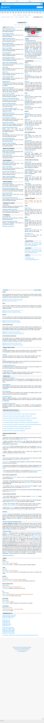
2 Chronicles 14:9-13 (17, 459)
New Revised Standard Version (10, 197)
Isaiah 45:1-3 (6, 446)
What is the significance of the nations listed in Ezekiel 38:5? (17, 428)
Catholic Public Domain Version (10, 188)
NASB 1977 (5, 72)
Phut (29, 245)
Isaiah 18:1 (27, 95)
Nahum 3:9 (27, 113)
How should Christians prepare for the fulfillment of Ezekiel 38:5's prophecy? (21, 422)
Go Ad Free (2, 720)
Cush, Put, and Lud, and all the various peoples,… (11, 321)
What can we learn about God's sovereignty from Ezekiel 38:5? (18, 420)
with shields (39, 51)
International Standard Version (9, 127)
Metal (40, 244)
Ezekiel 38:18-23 (25, 487)
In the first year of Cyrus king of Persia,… (9, 301)
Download (39, 58)
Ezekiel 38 (21, 362)
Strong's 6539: (5, 564)
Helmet (29, 244)
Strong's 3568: (5, 572)
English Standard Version (8, 38)
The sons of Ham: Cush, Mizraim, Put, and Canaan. (11, 312)
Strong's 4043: (5, 603)
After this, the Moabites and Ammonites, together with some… (13, 333)
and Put (38, 50)
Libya (37, 244)
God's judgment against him (32, 259)
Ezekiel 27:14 (36, 542)
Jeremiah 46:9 (23, 477)
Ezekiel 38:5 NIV (6, 620)
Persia (26, 245)
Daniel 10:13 (28, 64)
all (34, 51)
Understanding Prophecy (8, 377)
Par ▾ (11, 27)
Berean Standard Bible (7, 43)
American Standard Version (9, 103)
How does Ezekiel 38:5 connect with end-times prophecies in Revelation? (20, 418)
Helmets (34, 244)
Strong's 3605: (5, 595)
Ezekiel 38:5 (5, 514)
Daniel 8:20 (27, 75)
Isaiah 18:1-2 (25, 459)
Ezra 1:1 (27, 81)
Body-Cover (27, 242)
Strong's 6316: (5, 580)
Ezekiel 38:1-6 (23, 439)
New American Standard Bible (9, 62)
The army (28, 256)
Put (4, 360)
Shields (35, 245)
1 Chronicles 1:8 (29, 127)
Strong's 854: (5, 588)
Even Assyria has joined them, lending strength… (11, 331)
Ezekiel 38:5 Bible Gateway (8, 616)
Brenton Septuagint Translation (10, 221)
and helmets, (28, 52)
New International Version (8, 28)
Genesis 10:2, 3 (26, 537)
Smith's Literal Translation (8, 176)
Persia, (30, 50)
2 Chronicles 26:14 (29, 169)
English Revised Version (8, 113)
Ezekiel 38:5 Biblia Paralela (8, 629)
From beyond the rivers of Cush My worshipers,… (11, 311)
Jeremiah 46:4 (28, 175)
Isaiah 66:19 (28, 183)
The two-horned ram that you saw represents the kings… (12, 300)
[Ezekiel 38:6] (42, 323)
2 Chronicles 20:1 (29, 152)
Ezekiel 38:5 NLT (6, 621)
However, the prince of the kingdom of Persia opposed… (12, 299)
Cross (19, 24)
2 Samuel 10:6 (28, 140)
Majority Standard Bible (8, 150)
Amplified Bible (6, 81)
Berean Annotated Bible (8, 87)
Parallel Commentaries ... (8, 555)
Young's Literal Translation (9, 171)
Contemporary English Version (9, 108)
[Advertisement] (22, 281)
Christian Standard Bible (8, 93)
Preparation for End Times (8, 403)
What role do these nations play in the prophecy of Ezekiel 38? (18, 416)
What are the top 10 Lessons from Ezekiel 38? (14, 430)
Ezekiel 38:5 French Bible (8, 631)
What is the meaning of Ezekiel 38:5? (12, 411)
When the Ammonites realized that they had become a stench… (13, 332)
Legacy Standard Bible (8, 76)
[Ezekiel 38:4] (1, 323)
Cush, (34, 50)
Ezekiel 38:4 (34, 496)
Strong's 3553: (5, 610)
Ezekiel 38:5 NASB (6, 624)
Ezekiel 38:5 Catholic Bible (8, 633)
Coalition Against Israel (9, 365)
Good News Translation (8, 122)
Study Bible (5, 290)
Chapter (39, 290)
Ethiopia (36, 242)
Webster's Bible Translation (9, 143)
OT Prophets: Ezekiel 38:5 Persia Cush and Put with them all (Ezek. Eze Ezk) (20, 635)
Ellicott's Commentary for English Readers (12, 521)
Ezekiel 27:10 (28, 162)
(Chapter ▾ (8, 27)
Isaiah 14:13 (27, 542)
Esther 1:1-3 (12, 442)
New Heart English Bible (8, 138)
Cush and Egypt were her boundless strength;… (11, 320)
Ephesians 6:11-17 (10, 507)
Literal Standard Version (8, 162)
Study (22, 24)
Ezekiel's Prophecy (8, 370)
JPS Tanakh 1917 (6, 216)
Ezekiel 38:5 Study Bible (8, 627)
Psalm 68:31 (33, 470)
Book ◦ (35, 290)
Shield (31, 245)
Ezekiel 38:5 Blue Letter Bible (9, 615)
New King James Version (8, 57)
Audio (15, 24)
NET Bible (4, 133)
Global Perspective (7, 396)
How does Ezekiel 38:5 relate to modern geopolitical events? (17, 426)
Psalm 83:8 (27, 134)
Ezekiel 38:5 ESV (6, 622)
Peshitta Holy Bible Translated (9, 209)
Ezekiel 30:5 (28, 119)
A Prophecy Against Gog (30, 40)
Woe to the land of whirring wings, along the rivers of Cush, (12, 310)
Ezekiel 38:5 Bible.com (7, 617)
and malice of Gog (30, 258)
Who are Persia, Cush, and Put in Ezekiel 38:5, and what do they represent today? (22, 424)
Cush (32, 242)
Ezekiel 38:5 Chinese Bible (8, 630)
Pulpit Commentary (7, 531)
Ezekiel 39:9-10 (13, 501)
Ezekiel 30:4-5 (6, 461)
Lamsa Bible (5, 204)
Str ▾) (13, 27)
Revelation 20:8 (29, 482)
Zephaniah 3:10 (28, 100)
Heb (29, 24)
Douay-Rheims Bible (7, 183)
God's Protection (6, 391)
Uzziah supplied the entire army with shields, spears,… (12, 344)
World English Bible (7, 155)
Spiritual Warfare (6, 384)
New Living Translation (8, 33)
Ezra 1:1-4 (18, 442)
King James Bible (6, 52)
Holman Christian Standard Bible (10, 98)
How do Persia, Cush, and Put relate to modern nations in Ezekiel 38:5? (20, 414)
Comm (25, 24)
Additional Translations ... (8, 226)
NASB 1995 (5, 67)
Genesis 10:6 (28, 106)
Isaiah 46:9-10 (11, 491)
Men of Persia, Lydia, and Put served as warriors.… (12, 343)
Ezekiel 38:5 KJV (6, 625)
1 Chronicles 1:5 (35, 537)
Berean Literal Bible (7, 48)
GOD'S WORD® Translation (9, 117)
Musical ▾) (35, 27)
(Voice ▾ (32, 27)
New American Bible (7, 193)
